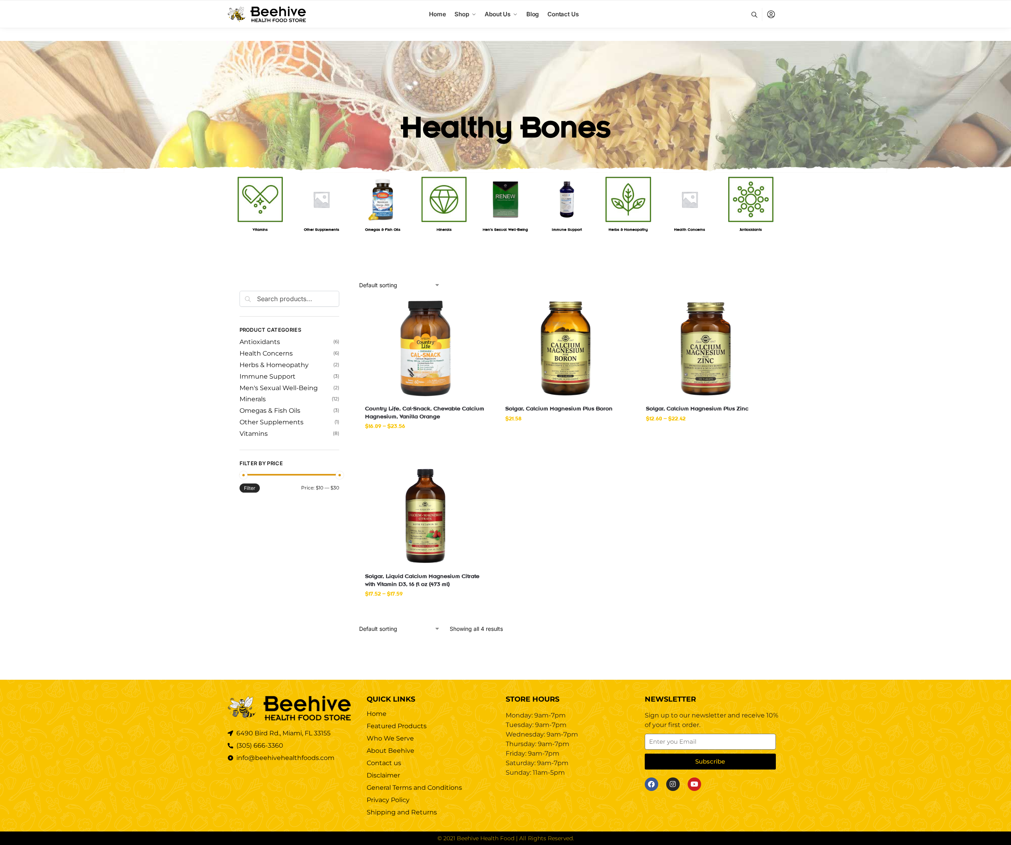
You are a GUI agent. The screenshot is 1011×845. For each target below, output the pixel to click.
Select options (425, 442)
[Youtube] (694, 784)
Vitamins (254, 433)
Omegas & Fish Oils (270, 410)
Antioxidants (260, 342)
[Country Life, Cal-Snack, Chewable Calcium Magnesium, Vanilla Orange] (425, 348)
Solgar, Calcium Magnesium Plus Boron (559, 408)
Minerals (253, 399)
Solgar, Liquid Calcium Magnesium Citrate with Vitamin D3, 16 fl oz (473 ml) (422, 579)
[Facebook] (651, 784)
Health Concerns (266, 353)
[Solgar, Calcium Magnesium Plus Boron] (565, 348)
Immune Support (268, 376)
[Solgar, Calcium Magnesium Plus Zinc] (706, 348)
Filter (249, 488)
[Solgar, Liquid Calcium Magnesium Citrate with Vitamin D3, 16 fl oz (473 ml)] (425, 516)
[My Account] (771, 14)
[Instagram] (673, 784)
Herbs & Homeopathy (274, 365)
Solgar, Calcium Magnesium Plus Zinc (697, 408)
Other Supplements (271, 422)
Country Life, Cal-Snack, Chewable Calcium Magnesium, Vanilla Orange (424, 412)
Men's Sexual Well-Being (279, 388)
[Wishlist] (473, 311)
